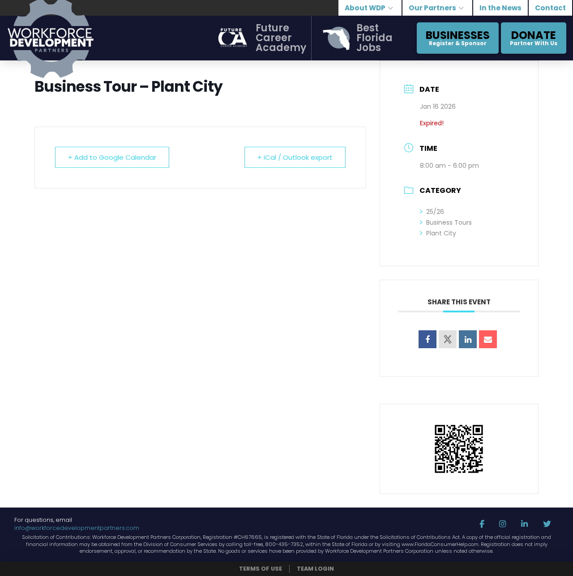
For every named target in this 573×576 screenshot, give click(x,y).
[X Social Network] (448, 339)
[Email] (488, 339)
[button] (256, 38)
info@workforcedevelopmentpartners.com (76, 528)
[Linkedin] (468, 339)
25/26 (435, 211)
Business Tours (449, 222)
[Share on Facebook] (427, 339)
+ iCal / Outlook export (295, 157)
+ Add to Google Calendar (112, 157)
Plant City (441, 233)
